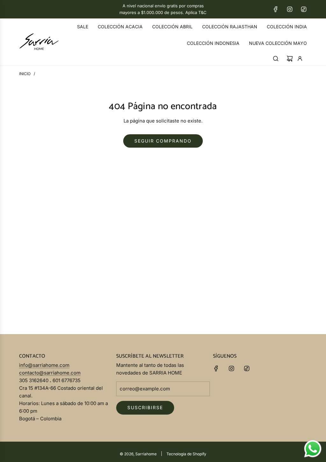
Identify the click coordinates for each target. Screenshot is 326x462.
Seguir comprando (163, 141)
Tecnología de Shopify (186, 454)
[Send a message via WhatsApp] (313, 449)
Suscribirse (145, 407)
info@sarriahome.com (44, 365)
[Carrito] (290, 59)
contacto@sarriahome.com (50, 373)
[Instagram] (290, 9)
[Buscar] (276, 59)
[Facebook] (276, 9)
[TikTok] (304, 9)
